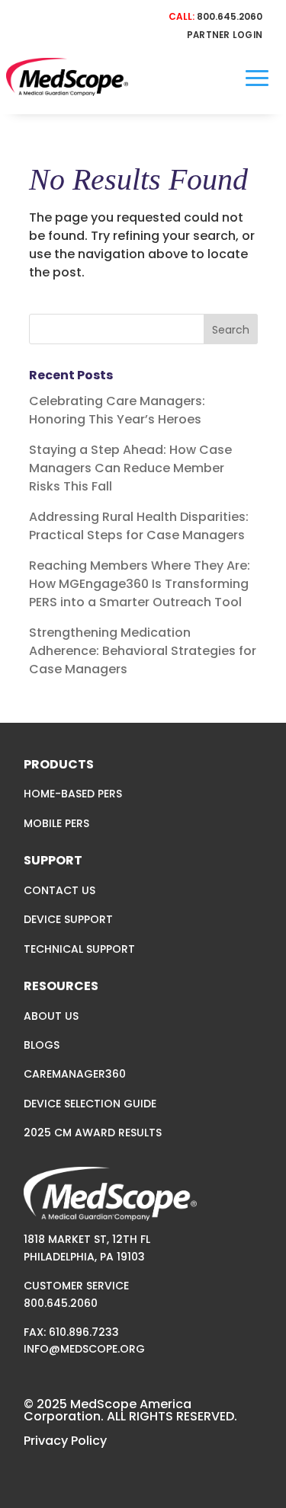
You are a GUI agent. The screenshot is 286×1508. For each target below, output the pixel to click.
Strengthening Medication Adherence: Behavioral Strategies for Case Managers (142, 651)
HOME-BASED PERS (73, 793)
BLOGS (41, 1045)
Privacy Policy (65, 1440)
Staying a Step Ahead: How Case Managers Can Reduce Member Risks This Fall (130, 468)
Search (230, 329)
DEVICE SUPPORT (68, 919)
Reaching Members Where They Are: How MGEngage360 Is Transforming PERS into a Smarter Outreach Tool (139, 584)
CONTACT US (59, 890)
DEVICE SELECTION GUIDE (90, 1103)
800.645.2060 (229, 16)
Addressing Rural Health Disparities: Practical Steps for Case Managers (139, 526)
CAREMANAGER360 (75, 1073)
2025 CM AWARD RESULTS (93, 1132)
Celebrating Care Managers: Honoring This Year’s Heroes (117, 410)
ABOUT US (51, 1016)
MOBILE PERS (56, 823)
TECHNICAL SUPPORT (79, 949)
